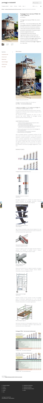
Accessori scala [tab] (4, 56)
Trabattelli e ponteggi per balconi (28, 388)
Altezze (24, 390)
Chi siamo (15, 6)
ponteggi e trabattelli (9, 2)
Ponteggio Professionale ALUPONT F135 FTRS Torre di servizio (13, 9)
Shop (23, 6)
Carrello (20, 6)
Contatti (11, 6)
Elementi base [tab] (4, 59)
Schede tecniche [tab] (4, 64)
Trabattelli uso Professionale (28, 385)
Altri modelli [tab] (4, 66)
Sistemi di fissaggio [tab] (5, 61)
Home (3, 9)
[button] (16, 14)
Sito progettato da (5, 398)
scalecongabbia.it (11, 398)
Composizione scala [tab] (5, 54)
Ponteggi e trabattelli (5, 6)
